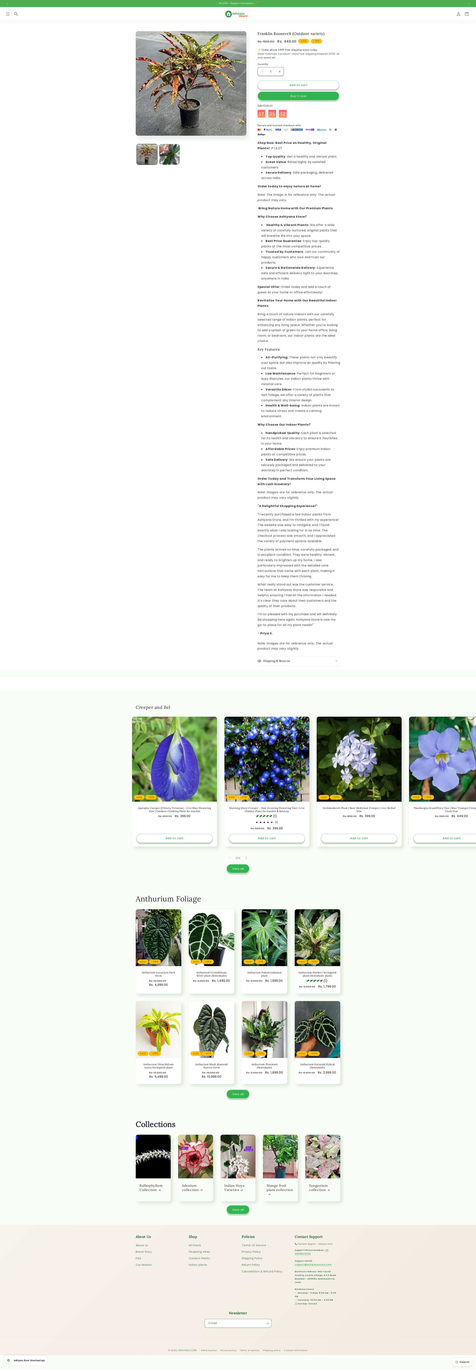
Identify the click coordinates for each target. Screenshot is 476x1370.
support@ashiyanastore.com (313, 1264)
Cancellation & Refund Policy (262, 1271)
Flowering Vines (199, 1251)
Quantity (263, 64)
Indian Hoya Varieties (234, 1187)
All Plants (195, 1245)
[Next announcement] (469, 3)
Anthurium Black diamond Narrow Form (211, 1066)
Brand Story (144, 1251)
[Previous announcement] (7, 3)
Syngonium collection (318, 1187)
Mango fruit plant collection (280, 1187)
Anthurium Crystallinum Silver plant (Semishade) (211, 974)
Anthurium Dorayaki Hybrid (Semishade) (317, 1066)
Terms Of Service (254, 1245)
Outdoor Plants (199, 1258)
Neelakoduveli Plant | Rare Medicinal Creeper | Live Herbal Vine (359, 810)
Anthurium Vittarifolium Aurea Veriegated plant (158, 1066)
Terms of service (249, 1350)
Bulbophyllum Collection (151, 1187)
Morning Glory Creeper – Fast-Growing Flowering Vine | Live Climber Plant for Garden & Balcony (267, 810)
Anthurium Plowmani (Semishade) (264, 1066)
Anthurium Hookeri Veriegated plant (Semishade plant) (317, 974)
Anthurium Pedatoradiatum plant (264, 974)
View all (238, 869)
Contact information (296, 1350)
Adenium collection (190, 1187)
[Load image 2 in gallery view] (169, 154)
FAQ (138, 1258)
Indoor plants (198, 1265)
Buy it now (298, 96)
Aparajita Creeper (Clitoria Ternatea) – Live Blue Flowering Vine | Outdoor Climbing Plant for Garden (174, 810)
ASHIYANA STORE (187, 1350)
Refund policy (209, 1350)
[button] (8, 14)
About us (142, 1245)
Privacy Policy (251, 1251)
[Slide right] (246, 858)
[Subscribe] (267, 1323)
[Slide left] (230, 858)
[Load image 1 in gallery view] (147, 154)
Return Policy (251, 1265)
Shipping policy (272, 1350)
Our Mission (144, 1265)
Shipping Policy (252, 1258)
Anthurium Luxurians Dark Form (158, 974)
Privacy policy (229, 1350)
